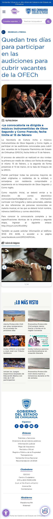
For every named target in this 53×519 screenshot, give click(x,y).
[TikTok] (36, 426)
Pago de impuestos (26, 446)
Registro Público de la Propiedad (27, 452)
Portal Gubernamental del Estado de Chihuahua (15, 9)
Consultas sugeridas (10, 21)
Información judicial (26, 443)
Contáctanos (26, 489)
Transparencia (27, 455)
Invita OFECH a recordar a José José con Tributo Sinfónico (14, 351)
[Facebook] (17, 426)
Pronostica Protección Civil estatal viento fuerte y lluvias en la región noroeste (37, 327)
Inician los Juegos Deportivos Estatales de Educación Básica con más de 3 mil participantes (13, 376)
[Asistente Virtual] (45, 511)
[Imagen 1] (22, 279)
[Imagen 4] (31, 279)
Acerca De (26, 486)
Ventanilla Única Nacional (26, 458)
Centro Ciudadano (26, 477)
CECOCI (26, 474)
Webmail (26, 505)
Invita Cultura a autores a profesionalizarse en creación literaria (38, 351)
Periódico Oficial (26, 449)
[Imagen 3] (28, 279)
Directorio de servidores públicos (26, 441)
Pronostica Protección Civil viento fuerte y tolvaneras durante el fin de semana (38, 375)
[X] (22, 426)
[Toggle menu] (3, 11)
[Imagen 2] (25, 279)
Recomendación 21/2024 (26, 461)
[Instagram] (26, 426)
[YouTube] (31, 426)
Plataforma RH (26, 502)
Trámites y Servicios (26, 438)
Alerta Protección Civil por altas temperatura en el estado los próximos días (13, 327)
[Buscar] (48, 22)
